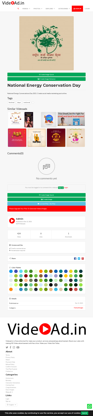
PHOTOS (37, 8)
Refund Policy (10, 364)
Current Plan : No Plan (47, 204)
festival (11, 102)
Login (87, 8)
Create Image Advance (47, 79)
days (19, 102)
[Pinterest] (83, 258)
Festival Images (78, 307)
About (8, 360)
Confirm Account (11, 367)
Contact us (9, 371)
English (11, 405)
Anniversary (10, 378)
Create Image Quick (47, 74)
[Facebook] (75, 258)
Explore (49, 8)
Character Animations (13, 383)
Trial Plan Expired (11, 369)
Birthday (8, 380)
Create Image (47, 199)
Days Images (10, 390)
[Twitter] (79, 258)
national (27, 102)
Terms (8, 355)
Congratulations (11, 387)
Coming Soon (10, 385)
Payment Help (10, 362)
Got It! (84, 413)
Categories (63, 8)
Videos (25, 8)
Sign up (78, 8)
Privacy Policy (10, 357)
